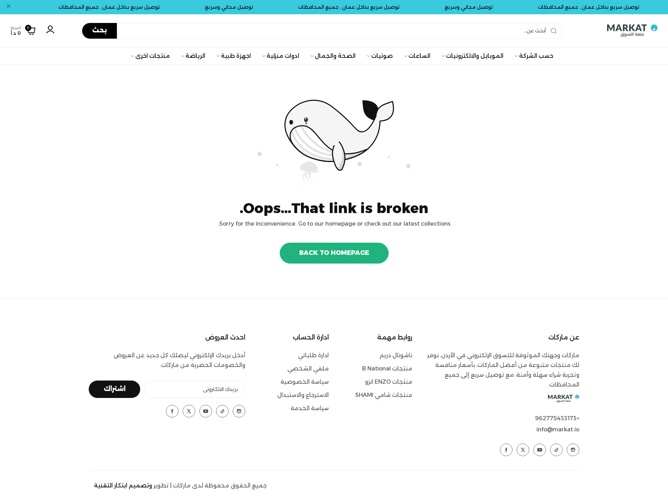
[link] (533, 56)
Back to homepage (334, 253)
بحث (99, 30)
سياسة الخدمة (310, 408)
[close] (8, 7)
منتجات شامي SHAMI (383, 395)
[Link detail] (573, 450)
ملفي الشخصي (308, 368)
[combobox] (323, 31)
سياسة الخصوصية (304, 381)
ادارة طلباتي (313, 355)
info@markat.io (557, 429)
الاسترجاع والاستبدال (303, 395)
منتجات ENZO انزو (388, 381)
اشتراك (115, 389)
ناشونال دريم (396, 355)
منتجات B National (387, 368)
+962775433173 (557, 418)
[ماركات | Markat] (632, 30)
